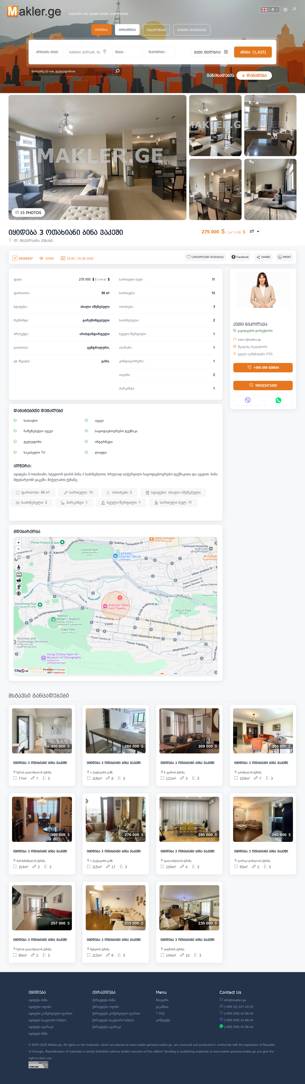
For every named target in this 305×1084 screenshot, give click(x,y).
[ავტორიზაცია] (294, 9)
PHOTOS (30, 212)
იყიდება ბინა (38, 1000)
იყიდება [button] (101, 29)
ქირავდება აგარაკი (106, 1027)
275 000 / (93, 279)
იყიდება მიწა (38, 1033)
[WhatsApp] (278, 401)
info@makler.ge (235, 1000)
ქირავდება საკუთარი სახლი (113, 1020)
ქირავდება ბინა (103, 1000)
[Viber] (247, 401)
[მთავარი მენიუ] (285, 9)
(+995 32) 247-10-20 (238, 1007)
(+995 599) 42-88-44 (238, 1013)
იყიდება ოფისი (40, 1007)
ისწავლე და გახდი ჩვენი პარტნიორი (98, 14)
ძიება (253, 52)
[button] (156, 29)
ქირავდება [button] (127, 29)
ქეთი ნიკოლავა (250, 324)
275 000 (222, 232)
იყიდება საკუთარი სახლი (47, 1020)
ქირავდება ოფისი (105, 1007)
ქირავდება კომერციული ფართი (116, 1013)
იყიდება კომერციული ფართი (50, 1013)
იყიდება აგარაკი (41, 1027)
